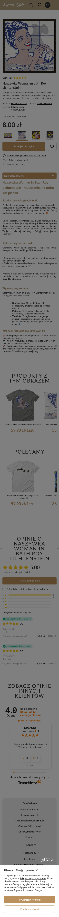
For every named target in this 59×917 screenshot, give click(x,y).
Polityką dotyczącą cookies (33, 878)
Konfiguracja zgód (29, 909)
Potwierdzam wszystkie (29, 899)
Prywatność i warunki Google (28, 890)
